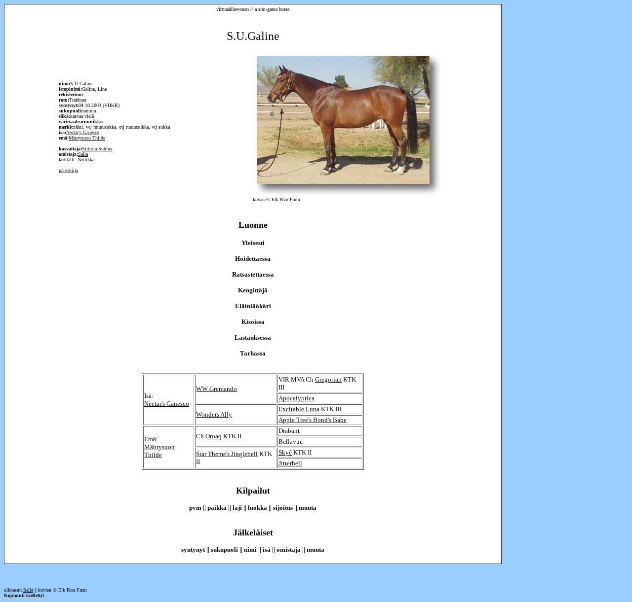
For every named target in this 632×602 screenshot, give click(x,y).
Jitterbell (290, 463)
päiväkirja (68, 170)
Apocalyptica (296, 398)
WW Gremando (216, 388)
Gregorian (328, 379)
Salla (83, 154)
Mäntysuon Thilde (87, 138)
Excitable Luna (298, 409)
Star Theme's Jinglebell (227, 454)
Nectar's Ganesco (82, 132)
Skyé (285, 452)
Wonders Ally (214, 414)
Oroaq (213, 436)
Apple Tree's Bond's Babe (312, 420)
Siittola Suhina (97, 148)
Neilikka (86, 159)
